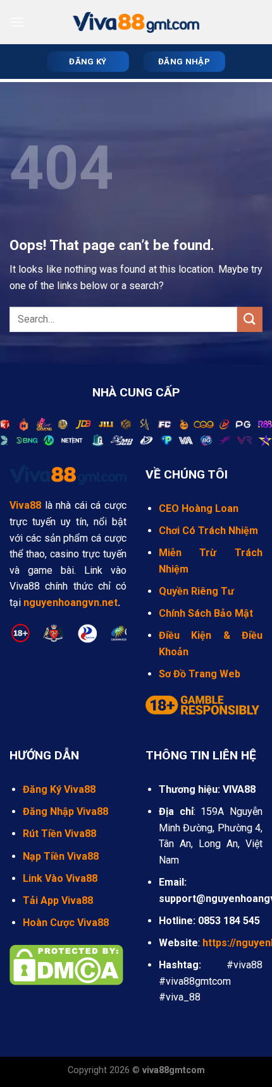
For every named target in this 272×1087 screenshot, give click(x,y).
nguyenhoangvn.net (70, 603)
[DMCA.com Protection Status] (66, 964)
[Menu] (17, 21)
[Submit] (250, 319)
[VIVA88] (136, 22)
